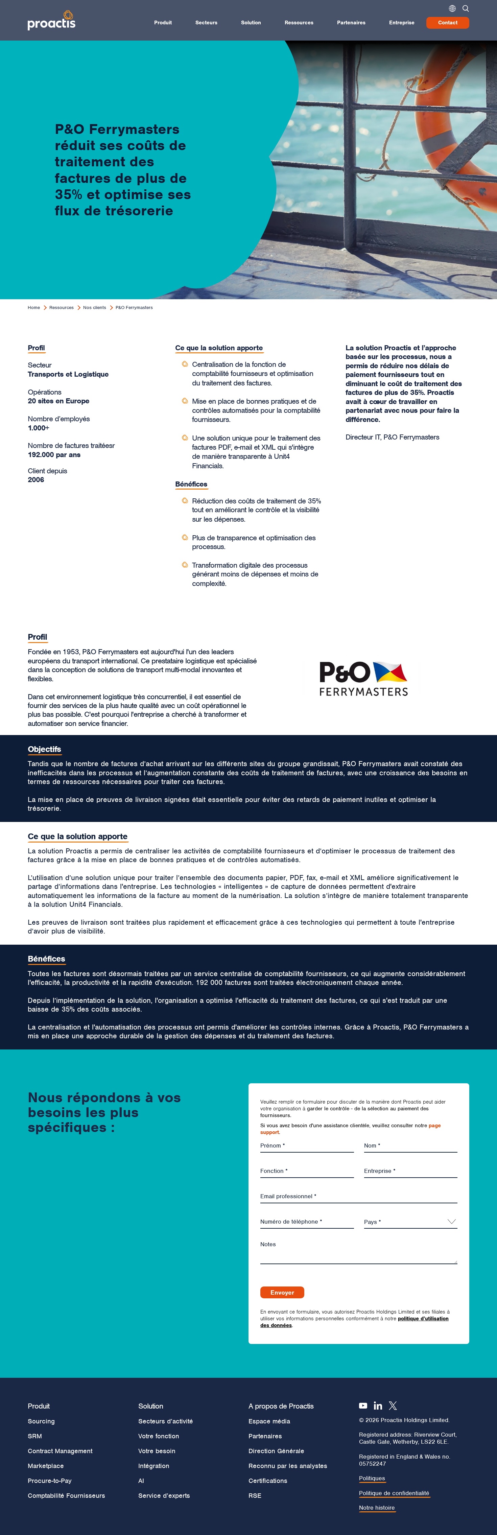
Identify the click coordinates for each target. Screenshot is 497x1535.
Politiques (372, 1478)
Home (34, 307)
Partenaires (351, 22)
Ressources (299, 22)
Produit (163, 22)
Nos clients (94, 307)
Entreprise (402, 22)
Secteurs (206, 22)
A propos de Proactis (281, 1405)
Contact (447, 22)
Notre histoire (377, 1507)
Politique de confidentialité (394, 1493)
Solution (251, 22)
